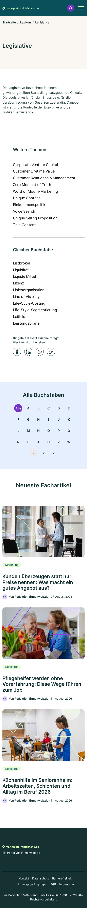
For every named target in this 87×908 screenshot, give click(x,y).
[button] (70, 8)
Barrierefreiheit (62, 878)
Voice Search (24, 211)
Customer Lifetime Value (34, 171)
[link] (43, 552)
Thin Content (24, 225)
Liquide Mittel (24, 276)
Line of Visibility (26, 296)
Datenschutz (40, 878)
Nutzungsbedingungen (32, 884)
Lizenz (18, 283)
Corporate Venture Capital (35, 165)
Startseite (9, 22)
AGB (53, 884)
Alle (18, 408)
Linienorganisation (29, 290)
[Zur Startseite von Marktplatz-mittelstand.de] (20, 8)
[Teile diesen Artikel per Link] (51, 352)
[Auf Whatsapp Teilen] (40, 352)
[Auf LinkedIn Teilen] (28, 352)
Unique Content (26, 198)
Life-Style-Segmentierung (35, 310)
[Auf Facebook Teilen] (17, 352)
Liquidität (21, 270)
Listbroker (21, 263)
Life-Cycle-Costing (29, 303)
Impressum (66, 884)
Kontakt (24, 878)
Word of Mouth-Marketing (35, 191)
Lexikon (25, 22)
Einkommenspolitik (29, 204)
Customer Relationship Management (44, 178)
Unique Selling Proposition (35, 218)
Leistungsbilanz (26, 323)
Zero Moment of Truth (32, 184)
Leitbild (19, 316)
